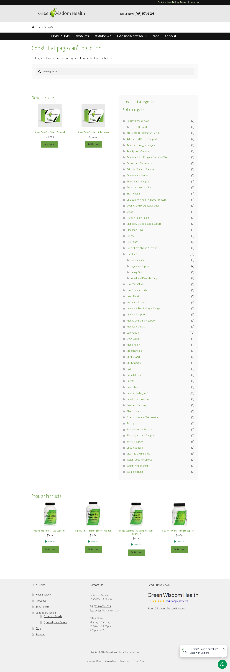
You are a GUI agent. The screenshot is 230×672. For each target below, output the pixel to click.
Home (39, 27)
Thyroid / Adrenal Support (141, 435)
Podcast (170, 36)
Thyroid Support (135, 441)
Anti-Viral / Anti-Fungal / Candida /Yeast (148, 157)
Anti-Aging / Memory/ (138, 151)
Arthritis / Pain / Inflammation (142, 169)
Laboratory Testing (130, 36)
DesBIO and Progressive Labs (143, 205)
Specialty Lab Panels (55, 622)
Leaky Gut (136, 272)
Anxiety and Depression (139, 163)
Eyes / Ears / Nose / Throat (142, 248)
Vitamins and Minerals (138, 453)
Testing (131, 423)
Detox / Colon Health (138, 217)
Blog (156, 36)
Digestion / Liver (135, 229)
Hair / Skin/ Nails (136, 284)
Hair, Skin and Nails (137, 290)
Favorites (194, 2)
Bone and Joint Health (139, 187)
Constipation (138, 260)
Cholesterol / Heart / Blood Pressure (146, 199)
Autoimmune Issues (137, 175)
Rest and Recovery (137, 405)
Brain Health (133, 193)
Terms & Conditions (93, 661)
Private (130, 381)
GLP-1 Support (139, 127)
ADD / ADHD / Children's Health (143, 133)
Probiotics (132, 387)
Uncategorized (135, 447)
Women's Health (135, 471)
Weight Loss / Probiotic (139, 459)
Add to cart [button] (49, 144)
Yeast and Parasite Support (146, 278)
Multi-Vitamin (134, 356)
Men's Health (133, 344)
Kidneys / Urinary (136, 326)
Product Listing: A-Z (137, 393)
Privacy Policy (139, 661)
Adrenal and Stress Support (142, 139)
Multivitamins (134, 362)
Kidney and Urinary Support (141, 320)
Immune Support (136, 314)
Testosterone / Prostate (140, 429)
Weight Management (138, 465)
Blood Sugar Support (138, 181)
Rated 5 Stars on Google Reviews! (166, 608)
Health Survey (60, 36)
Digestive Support (140, 266)
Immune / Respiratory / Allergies (144, 308)
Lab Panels (133, 332)
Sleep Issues (134, 411)
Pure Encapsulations (138, 399)
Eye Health (132, 241)
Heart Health (133, 296)
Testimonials (103, 36)
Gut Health (132, 254)
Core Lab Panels (53, 616)
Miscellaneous (134, 350)
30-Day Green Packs (138, 121)
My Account (182, 2)
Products (82, 36)
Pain (129, 369)
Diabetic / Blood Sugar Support (144, 223)
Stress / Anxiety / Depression (142, 417)
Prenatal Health (135, 375)
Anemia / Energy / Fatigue (141, 145)
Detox (130, 211)
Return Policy (125, 661)
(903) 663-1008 (144, 13)
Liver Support (134, 338)
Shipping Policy (110, 661)
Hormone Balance (136, 302)
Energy (130, 236)
